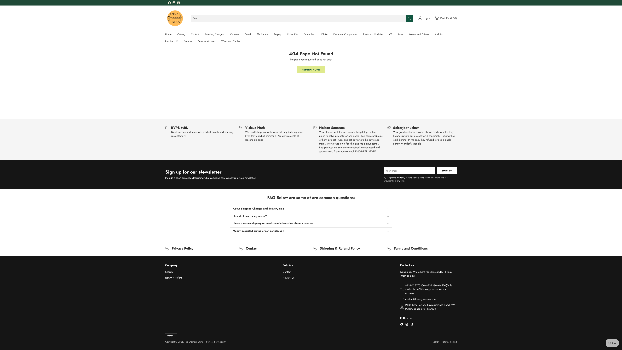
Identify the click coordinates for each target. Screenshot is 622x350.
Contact (287, 272)
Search (169, 272)
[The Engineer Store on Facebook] (169, 3)
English (170, 335)
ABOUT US (289, 278)
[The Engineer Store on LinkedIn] (178, 3)
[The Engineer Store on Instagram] (174, 3)
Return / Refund (174, 278)
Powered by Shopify (216, 341)
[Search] (409, 18)
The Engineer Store (193, 341)
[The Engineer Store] (175, 18)
